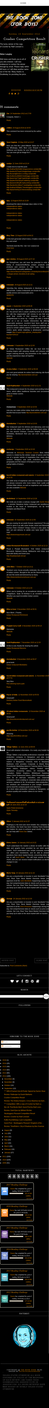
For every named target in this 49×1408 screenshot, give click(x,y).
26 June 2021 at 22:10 (18, 805)
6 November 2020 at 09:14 (32, 626)
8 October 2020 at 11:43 (23, 588)
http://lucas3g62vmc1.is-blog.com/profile (21, 174)
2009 (4, 1163)
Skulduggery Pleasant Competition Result (19, 1113)
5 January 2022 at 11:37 (21, 821)
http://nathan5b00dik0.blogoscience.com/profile (24, 169)
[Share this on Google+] (18, 94)
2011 (4, 1156)
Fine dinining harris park (15, 684)
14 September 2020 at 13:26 (26, 499)
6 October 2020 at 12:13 (39, 546)
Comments (7, 1046)
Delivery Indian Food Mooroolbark (19, 700)
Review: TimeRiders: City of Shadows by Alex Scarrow (24, 1126)
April (6, 1143)
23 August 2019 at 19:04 (22, 128)
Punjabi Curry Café (14, 626)
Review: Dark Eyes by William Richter (18, 1110)
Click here (10, 248)
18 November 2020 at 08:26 (28, 730)
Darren (12, 1188)
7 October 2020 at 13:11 (24, 567)
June (6, 1137)
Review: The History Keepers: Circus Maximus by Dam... (25, 1101)
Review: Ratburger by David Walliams (18, 1094)
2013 (4, 1073)
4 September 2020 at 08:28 (28, 369)
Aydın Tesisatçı (12, 810)
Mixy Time (10, 235)
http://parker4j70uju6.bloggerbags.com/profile (23, 171)
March (6, 1146)
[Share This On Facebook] (9, 94)
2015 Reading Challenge (16, 1227)
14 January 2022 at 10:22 (26, 843)
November (8, 1082)
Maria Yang (11, 873)
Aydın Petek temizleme (15, 808)
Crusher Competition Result (14, 1098)
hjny (8, 201)
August (7, 1130)
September (8, 1088)
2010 (4, 1160)
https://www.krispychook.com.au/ (18, 535)
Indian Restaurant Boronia (16, 648)
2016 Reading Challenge (16, 1206)
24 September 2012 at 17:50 (20, 113)
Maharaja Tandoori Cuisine (28, 453)
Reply (9, 120)
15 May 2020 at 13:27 (26, 142)
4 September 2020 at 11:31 (31, 386)
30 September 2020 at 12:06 (25, 520)
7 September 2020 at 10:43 (25, 449)
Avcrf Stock (20, 857)
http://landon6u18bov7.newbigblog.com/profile (24, 185)
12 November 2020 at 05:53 (28, 695)
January (7, 1153)
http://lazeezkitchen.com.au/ (36, 413)
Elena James (12, 843)
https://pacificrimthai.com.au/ (17, 736)
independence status (14, 206)
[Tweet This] (15, 94)
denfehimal (11, 499)
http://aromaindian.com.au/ (28, 375)
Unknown (10, 285)
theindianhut (11, 423)
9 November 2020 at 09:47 (27, 659)
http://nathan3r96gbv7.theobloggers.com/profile (24, 187)
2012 (4, 1076)
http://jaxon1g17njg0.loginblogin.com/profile (23, 178)
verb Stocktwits (26, 881)
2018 (4, 1060)
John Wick (11, 567)
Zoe (8, 113)
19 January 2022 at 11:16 (25, 873)
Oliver (9, 821)
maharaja (10, 449)
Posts (5, 1042)
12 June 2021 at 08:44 (26, 747)
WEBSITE (10, 295)
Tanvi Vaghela (12, 142)
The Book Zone (28, 1370)
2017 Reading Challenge (16, 1184)
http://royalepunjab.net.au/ (16, 556)
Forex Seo (23, 832)
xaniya (9, 163)
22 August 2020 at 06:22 (24, 235)
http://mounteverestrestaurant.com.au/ (20, 719)
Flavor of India (12, 695)
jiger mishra (11, 259)
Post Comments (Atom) (18, 966)
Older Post (42, 960)
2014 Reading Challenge (16, 1249)
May (6, 1140)
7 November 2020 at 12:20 (31, 642)
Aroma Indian (12, 369)
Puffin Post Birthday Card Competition (18, 1120)
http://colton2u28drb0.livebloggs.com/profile (23, 176)
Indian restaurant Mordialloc (17, 665)
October (7, 1085)
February (7, 1149)
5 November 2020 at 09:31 (27, 609)
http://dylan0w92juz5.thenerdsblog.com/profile (24, 190)
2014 (4, 1070)
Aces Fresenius (26, 907)
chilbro (9, 128)
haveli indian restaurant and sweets (20, 475)
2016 (4, 1063)
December (8, 1079)
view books (29, 1198)
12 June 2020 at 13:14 (21, 163)
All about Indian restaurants (17, 711)
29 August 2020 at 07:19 (26, 259)
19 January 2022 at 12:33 (22, 899)
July (6, 1133)
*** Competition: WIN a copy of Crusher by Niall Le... (23, 1104)
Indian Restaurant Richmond (17, 615)
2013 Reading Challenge (16, 1270)
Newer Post (7, 960)
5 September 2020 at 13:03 (27, 423)
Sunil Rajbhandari (13, 386)
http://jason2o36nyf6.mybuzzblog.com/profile (23, 183)
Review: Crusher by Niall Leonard (16, 1117)
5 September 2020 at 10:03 (27, 407)
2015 (4, 1067)
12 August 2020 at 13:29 (20, 201)
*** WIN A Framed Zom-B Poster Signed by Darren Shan (24, 1091)
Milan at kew (11, 609)
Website (10, 358)
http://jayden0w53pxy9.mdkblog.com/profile (23, 180)
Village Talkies (12, 747)
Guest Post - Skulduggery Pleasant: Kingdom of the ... (23, 1123)
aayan (9, 306)
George (9, 899)
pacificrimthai (12, 730)
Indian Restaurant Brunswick (18, 546)
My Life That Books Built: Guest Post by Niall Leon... (23, 1107)
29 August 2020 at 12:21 (24, 285)
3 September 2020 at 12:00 (25, 345)
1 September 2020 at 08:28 (22, 306)
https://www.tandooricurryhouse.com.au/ (21, 577)
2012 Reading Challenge (16, 1292)
